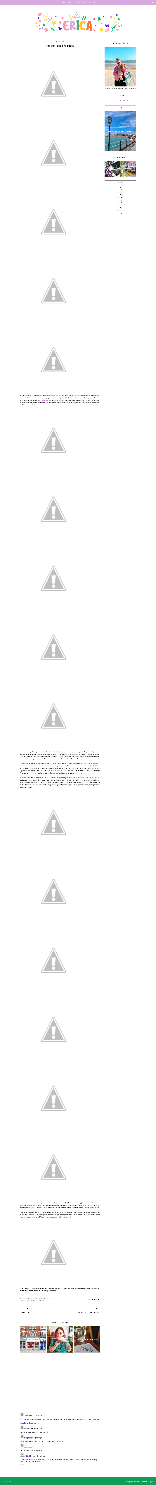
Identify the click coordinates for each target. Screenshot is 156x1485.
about (70, 2)
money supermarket (31, 1300)
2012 (120, 213)
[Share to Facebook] (92, 1300)
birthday (35, 1298)
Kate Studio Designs (144, 1482)
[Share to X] (94, 1300)
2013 (120, 210)
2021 (120, 189)
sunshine (41, 1300)
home (63, 2)
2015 (120, 205)
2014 (120, 208)
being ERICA (14, 1482)
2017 (120, 200)
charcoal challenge (44, 400)
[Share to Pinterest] (96, 1300)
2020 (120, 192)
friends (48, 1298)
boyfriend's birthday (51, 395)
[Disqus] (60, 1383)
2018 (120, 197)
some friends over (29, 398)
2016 (120, 202)
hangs (53, 1298)
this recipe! (87, 1205)
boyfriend (42, 1298)
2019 (120, 195)
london (23, 1300)
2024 (120, 187)
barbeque (29, 1298)
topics (77, 2)
